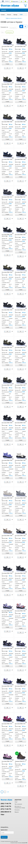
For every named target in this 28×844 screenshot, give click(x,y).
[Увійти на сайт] (25, 1)
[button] (3, 1)
